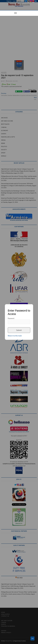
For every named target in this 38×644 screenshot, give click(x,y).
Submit (19, 330)
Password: (11, 318)
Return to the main (15, 336)
